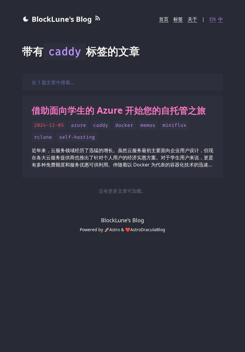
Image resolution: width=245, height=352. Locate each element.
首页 (164, 19)
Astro (114, 229)
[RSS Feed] (97, 19)
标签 (178, 19)
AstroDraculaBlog (147, 229)
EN (212, 19)
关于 (192, 19)
